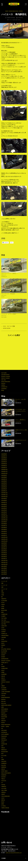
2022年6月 (4, 549)
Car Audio (4, 373)
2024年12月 (4, 492)
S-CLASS (3, 755)
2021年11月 (4, 562)
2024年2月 (4, 512)
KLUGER (3, 687)
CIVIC (2, 627)
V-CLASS (3, 788)
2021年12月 (4, 560)
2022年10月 (4, 541)
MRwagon (4, 715)
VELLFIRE (4, 790)
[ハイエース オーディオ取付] (14, 306)
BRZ (2, 612)
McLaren (3, 703)
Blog (2, 390)
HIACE (6, 11)
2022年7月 (4, 547)
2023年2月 (4, 533)
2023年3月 (4, 531)
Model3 (3, 713)
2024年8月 (4, 500)
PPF (2, 746)
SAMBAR (3, 763)
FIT (2, 664)
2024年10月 (4, 496)
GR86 (2, 672)
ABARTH (3, 598)
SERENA (3, 767)
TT (2, 782)
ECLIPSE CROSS (6, 649)
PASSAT (3, 738)
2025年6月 (4, 481)
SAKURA (3, 761)
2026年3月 (4, 463)
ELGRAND (4, 651)
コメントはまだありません (15, 19)
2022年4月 (4, 552)
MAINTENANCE (5, 697)
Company (3, 388)
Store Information (6, 773)
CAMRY (3, 616)
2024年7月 (4, 502)
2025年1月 (4, 490)
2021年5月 (4, 574)
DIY (2, 647)
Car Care (3, 620)
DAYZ (2, 643)
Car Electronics (5, 374)
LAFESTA (4, 689)
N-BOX (3, 718)
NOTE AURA (5, 726)
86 (2, 596)
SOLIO (3, 769)
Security (3, 765)
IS (1, 684)
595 (2, 591)
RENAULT (4, 749)
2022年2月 (4, 556)
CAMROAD (4, 614)
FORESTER (4, 668)
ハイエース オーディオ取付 (8, 314)
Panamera (4, 736)
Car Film (3, 624)
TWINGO (3, 786)
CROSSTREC (5, 635)
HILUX (3, 678)
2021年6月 (4, 572)
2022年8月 (4, 545)
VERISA (3, 792)
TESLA (3, 778)
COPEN (3, 631)
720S (2, 593)
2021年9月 (4, 566)
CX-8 (2, 639)
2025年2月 (4, 489)
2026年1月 (4, 467)
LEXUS (3, 695)
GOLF (2, 670)
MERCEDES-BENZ (6, 705)
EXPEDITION (4, 658)
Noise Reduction (13, 11)
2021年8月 (4, 568)
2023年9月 (4, 521)
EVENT (3, 655)
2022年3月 (4, 554)
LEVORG (3, 693)
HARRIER (4, 674)
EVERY (3, 656)
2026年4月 (4, 461)
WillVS (3, 800)
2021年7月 (4, 570)
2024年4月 (4, 508)
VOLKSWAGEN (5, 796)
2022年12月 (4, 537)
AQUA (3, 604)
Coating (3, 629)
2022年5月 (4, 550)
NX (2, 728)
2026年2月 (4, 465)
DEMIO (3, 645)
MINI (2, 707)
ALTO (2, 602)
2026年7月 (4, 456)
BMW (2, 608)
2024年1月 (4, 514)
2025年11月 (4, 471)
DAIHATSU (4, 641)
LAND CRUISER (5, 691)
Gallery (3, 385)
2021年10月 (4, 564)
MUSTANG (4, 716)
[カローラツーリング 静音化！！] (14, 265)
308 (2, 587)
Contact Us (4, 386)
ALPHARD (4, 600)
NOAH (3, 722)
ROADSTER (4, 751)
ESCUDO (3, 653)
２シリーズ (4, 585)
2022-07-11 (20, 17)
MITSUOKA (4, 711)
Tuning (3, 784)
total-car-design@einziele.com (14, 852)
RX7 (2, 753)
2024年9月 (4, 498)
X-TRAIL (3, 806)
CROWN (3, 637)
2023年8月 (4, 523)
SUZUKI (3, 776)
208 (2, 583)
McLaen (3, 701)
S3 (2, 757)
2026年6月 (4, 458)
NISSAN (3, 720)
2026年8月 (4, 454)
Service (3, 383)
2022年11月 (4, 539)
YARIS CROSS (5, 807)
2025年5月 (4, 483)
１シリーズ (4, 581)
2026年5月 (4, 460)
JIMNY (3, 686)
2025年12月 (4, 469)
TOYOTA (21, 11)
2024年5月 (4, 506)
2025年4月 (4, 485)
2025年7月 (4, 479)
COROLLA (4, 633)
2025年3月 (4, 487)
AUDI (2, 606)
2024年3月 (4, 510)
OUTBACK (4, 732)
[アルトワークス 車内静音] (14, 286)
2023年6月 (4, 527)
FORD (3, 666)
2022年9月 (4, 543)
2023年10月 (4, 520)
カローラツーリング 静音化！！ (9, 273)
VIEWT (3, 794)
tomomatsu (12, 17)
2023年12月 (4, 516)
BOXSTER (4, 610)
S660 (2, 759)
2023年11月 (4, 518)
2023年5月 (4, 529)
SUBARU (3, 775)
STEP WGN (4, 771)
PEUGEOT (4, 740)
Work (2, 802)
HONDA (3, 680)
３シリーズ (4, 589)
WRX (2, 804)
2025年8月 (4, 477)
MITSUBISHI (4, 709)
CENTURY (4, 625)
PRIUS (3, 747)
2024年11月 (4, 494)
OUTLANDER (5, 734)
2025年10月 (4, 473)
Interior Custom (5, 378)
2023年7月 (4, 525)
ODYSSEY (4, 730)
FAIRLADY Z (4, 662)
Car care (3, 379)
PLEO (2, 742)
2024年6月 (4, 504)
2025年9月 (4, 475)
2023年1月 (4, 535)
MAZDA (3, 699)
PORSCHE (4, 744)
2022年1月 (4, 558)
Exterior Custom (5, 376)
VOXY (2, 798)
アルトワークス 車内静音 (8, 293)
